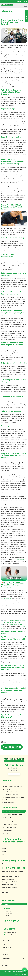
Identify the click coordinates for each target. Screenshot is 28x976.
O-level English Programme (17, 620)
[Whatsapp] (26, 1)
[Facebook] (20, 1)
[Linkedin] (16, 768)
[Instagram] (17, 1)
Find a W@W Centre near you (11, 622)
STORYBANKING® (19, 559)
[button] (2, 746)
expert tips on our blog (16, 624)
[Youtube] (19, 1)
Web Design (17, 974)
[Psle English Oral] (24, 1)
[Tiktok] (22, 1)
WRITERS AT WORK (6, 598)
